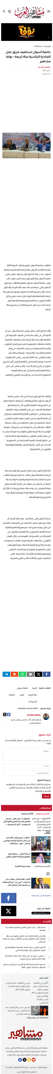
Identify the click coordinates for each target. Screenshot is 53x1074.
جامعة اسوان (22, 688)
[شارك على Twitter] (39, 674)
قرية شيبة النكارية (22, 866)
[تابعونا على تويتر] (24, 1060)
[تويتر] (4, 714)
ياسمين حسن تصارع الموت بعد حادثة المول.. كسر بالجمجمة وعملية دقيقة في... (17, 1010)
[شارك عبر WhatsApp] (22, 674)
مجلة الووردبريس (24, 1072)
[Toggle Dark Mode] (10, 11)
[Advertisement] (26, 104)
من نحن (33, 1067)
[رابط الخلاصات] (29, 1060)
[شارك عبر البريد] (30, 674)
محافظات (37, 46)
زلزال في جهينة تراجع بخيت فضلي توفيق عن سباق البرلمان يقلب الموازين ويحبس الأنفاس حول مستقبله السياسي (24, 939)
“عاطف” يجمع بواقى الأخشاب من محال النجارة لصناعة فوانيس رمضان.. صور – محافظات (16, 840)
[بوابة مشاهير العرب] (26, 1033)
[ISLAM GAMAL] (46, 716)
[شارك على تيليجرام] (6, 674)
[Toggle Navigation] (49, 11)
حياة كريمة (32, 695)
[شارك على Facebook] (46, 674)
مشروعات (32, 701)
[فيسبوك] (8, 714)
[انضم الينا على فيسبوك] (20, 1060)
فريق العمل (42, 1067)
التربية (34, 688)
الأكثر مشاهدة (42, 814)
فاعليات (11, 695)
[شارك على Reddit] (14, 674)
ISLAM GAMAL (44, 67)
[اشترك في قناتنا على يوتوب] (34, 1060)
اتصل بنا (9, 1067)
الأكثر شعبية (27, 813)
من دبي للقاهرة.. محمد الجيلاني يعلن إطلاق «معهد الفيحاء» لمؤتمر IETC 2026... (17, 986)
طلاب (21, 695)
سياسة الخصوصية (21, 1067)
